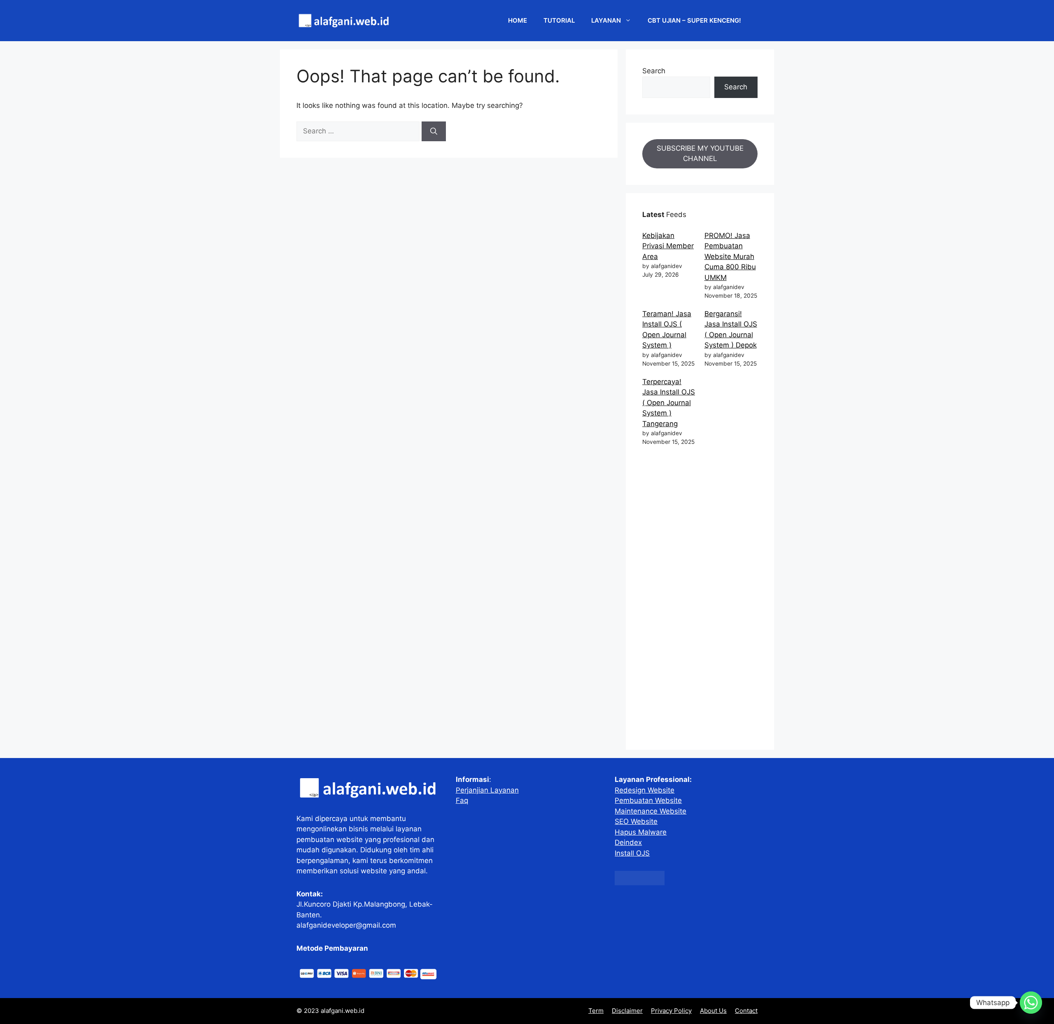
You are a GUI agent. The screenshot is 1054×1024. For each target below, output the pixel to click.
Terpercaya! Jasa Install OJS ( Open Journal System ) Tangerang (668, 403)
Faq (462, 800)
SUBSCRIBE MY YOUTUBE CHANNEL (700, 153)
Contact (746, 1011)
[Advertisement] (700, 599)
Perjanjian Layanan (487, 790)
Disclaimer (627, 1011)
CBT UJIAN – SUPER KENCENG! (694, 20)
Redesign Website (644, 790)
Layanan (606, 20)
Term (596, 1011)
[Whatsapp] (1031, 1002)
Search (653, 71)
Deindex (628, 842)
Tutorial (559, 20)
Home (517, 20)
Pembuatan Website (648, 800)
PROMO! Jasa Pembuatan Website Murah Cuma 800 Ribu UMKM (730, 256)
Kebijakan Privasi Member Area (668, 246)
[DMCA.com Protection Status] (640, 883)
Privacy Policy (671, 1011)
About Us (713, 1011)
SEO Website (636, 821)
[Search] (434, 131)
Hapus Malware (641, 832)
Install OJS (632, 853)
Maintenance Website (650, 811)
